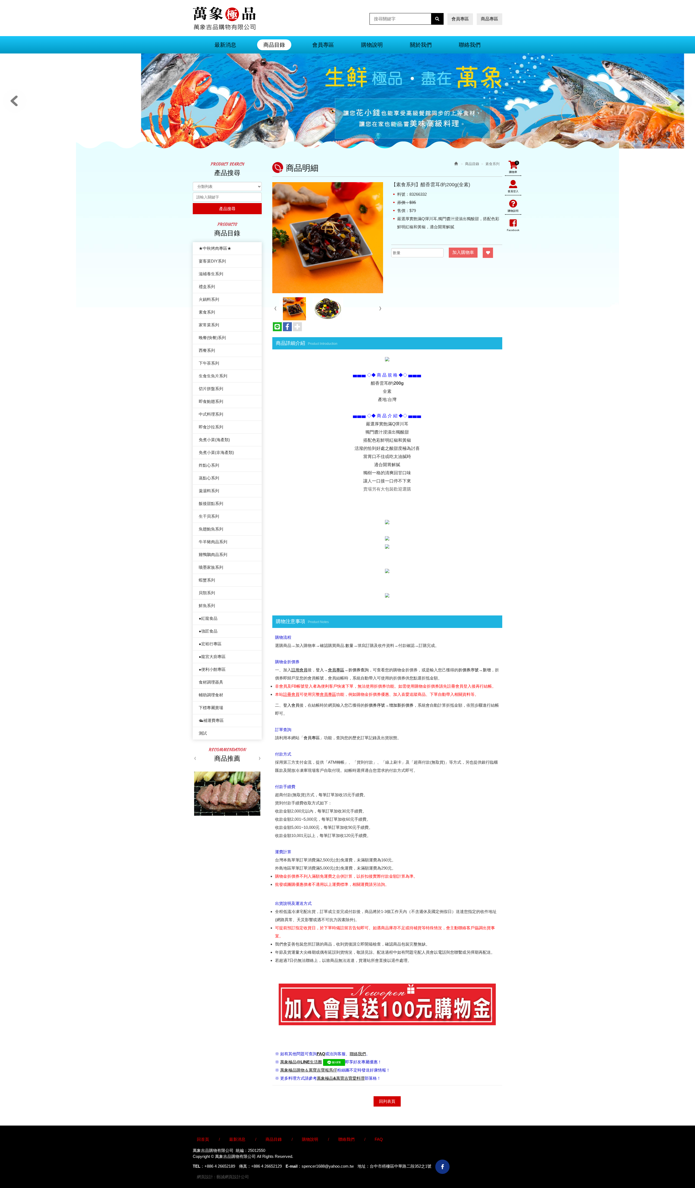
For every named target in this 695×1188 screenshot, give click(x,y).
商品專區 (489, 19)
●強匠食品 (208, 631)
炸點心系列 (209, 465)
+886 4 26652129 (266, 1166)
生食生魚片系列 (213, 376)
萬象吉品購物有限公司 (224, 18)
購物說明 (513, 210)
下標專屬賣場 (211, 707)
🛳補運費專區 (211, 720)
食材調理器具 (211, 682)
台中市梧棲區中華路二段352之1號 (400, 1166)
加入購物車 (463, 252)
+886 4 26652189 (219, 1166)
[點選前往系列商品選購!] (387, 521)
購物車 (513, 167)
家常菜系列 (209, 325)
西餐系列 (207, 350)
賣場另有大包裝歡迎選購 (387, 489)
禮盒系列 (207, 286)
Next (680, 101)
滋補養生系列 (211, 273)
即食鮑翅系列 (211, 401)
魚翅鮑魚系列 (211, 529)
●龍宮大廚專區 (212, 656)
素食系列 (207, 312)
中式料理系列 (211, 414)
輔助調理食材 (211, 695)
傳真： (245, 1166)
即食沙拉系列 (211, 427)
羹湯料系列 (209, 490)
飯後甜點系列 (211, 503)
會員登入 (513, 191)
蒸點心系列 (209, 478)
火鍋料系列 (209, 299)
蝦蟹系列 (207, 580)
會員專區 (460, 19)
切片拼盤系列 (211, 388)
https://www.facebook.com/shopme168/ (442, 1166)
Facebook (513, 230)
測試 (203, 733)
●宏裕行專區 (210, 644)
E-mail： (294, 1166)
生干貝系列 (209, 516)
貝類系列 (207, 592)
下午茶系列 (209, 363)
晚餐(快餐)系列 (212, 337)
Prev (15, 101)
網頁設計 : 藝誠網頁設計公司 (223, 1176)
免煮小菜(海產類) (214, 439)
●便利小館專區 (212, 669)
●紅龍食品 (208, 618)
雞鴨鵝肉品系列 (213, 554)
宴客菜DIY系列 (212, 261)
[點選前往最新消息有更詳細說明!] (387, 595)
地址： (364, 1166)
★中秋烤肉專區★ (215, 248)
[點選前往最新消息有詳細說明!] (387, 358)
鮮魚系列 (207, 605)
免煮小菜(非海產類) (216, 452)
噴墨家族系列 (211, 567)
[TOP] (581, 1153)
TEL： (198, 1166)
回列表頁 (387, 1101)
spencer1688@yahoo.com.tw (328, 1166)
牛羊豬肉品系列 (213, 541)
